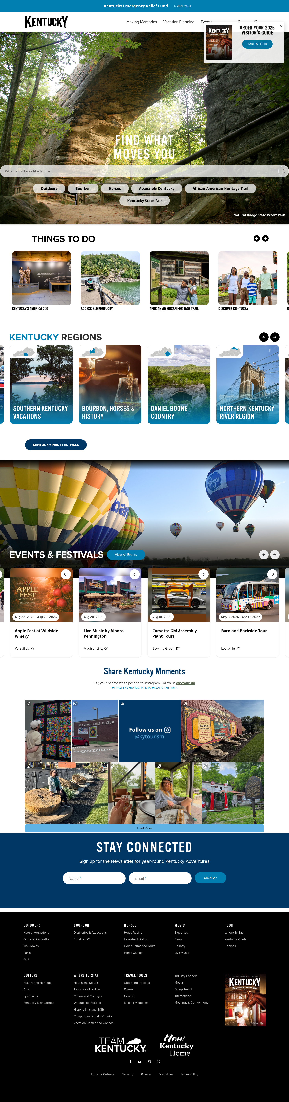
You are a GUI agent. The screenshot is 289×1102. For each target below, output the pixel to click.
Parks (27, 952)
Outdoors (32, 925)
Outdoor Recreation (37, 939)
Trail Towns (31, 946)
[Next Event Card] (275, 554)
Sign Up (210, 877)
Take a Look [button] (257, 44)
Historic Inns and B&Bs (89, 1009)
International (183, 996)
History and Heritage (37, 982)
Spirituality (31, 996)
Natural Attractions (36, 932)
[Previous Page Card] (264, 337)
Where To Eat (234, 932)
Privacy (146, 1074)
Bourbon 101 (82, 939)
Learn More (183, 6)
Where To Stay (86, 976)
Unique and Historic (87, 1003)
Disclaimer (166, 1074)
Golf (26, 959)
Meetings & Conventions (191, 1002)
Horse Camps (133, 952)
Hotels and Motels (86, 982)
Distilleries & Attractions (90, 932)
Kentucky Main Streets (38, 1003)
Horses (130, 925)
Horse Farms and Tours (139, 946)
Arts (26, 989)
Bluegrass (181, 932)
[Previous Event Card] (264, 554)
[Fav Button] (66, 574)
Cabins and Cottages (88, 996)
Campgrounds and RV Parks (93, 1016)
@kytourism (185, 683)
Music (179, 925)
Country (179, 946)
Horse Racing (133, 932)
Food (229, 925)
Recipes (231, 946)
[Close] (281, 26)
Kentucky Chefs (235, 939)
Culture (30, 976)
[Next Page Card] (275, 337)
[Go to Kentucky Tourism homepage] (46, 22)
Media (178, 982)
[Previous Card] (257, 238)
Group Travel (183, 989)
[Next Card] (273, 238)
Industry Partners (185, 976)
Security (127, 1074)
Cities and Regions (137, 982)
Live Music (181, 952)
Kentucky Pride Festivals (56, 445)
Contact (129, 996)
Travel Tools (135, 976)
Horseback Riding (136, 939)
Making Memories (141, 22)
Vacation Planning (178, 22)
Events (206, 22)
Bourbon (81, 925)
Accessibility (189, 1074)
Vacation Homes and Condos (93, 1023)
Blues (178, 939)
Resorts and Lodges (87, 989)
